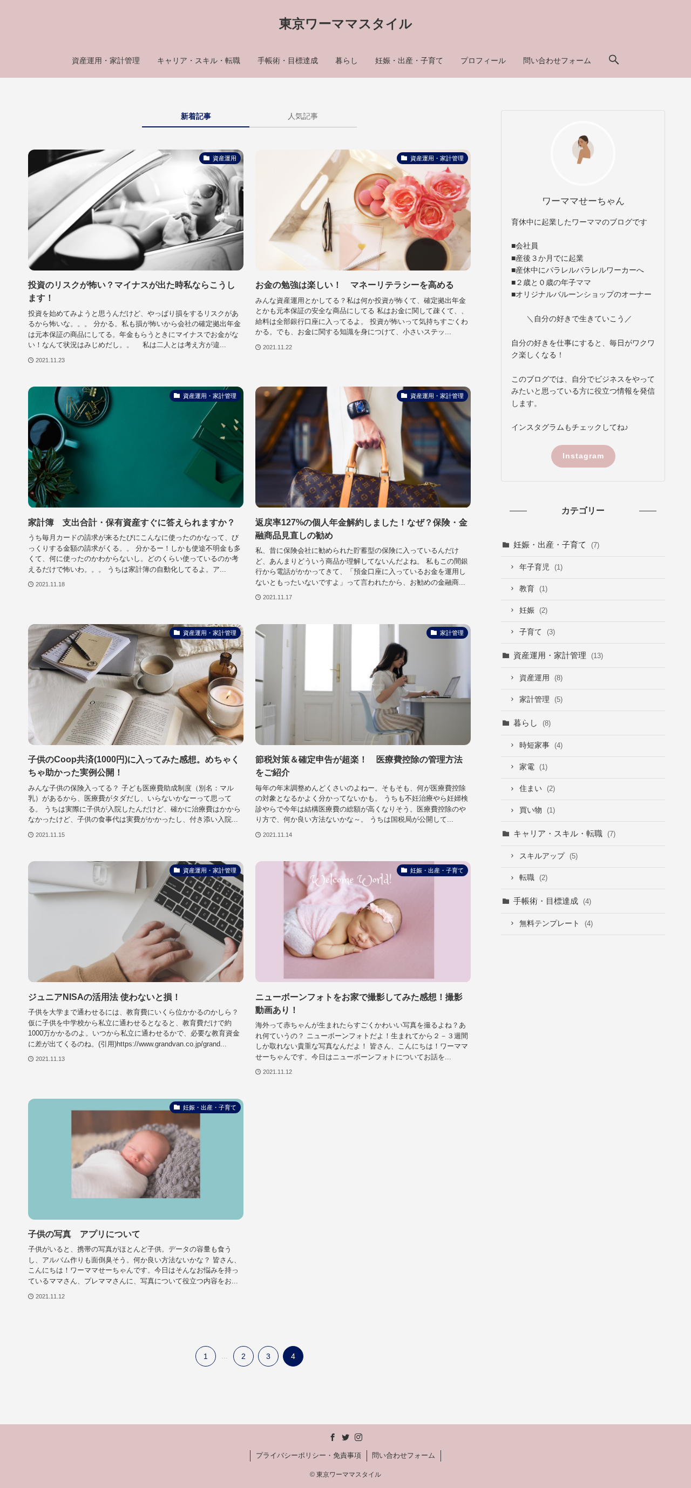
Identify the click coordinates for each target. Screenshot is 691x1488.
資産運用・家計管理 (558, 655)
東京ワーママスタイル (345, 23)
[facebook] (332, 1437)
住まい (537, 788)
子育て (537, 632)
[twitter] (345, 1437)
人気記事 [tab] (303, 116)
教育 (533, 589)
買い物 (537, 810)
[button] (614, 60)
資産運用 (541, 678)
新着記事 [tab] (196, 116)
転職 (533, 878)
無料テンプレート (556, 923)
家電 (533, 767)
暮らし (532, 722)
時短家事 (541, 745)
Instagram (583, 455)
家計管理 (541, 699)
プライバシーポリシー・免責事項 (308, 1455)
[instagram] (358, 1437)
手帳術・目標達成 (552, 900)
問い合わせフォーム (403, 1455)
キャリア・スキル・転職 (564, 833)
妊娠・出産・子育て (556, 544)
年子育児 (541, 567)
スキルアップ (548, 856)
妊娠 (533, 610)
